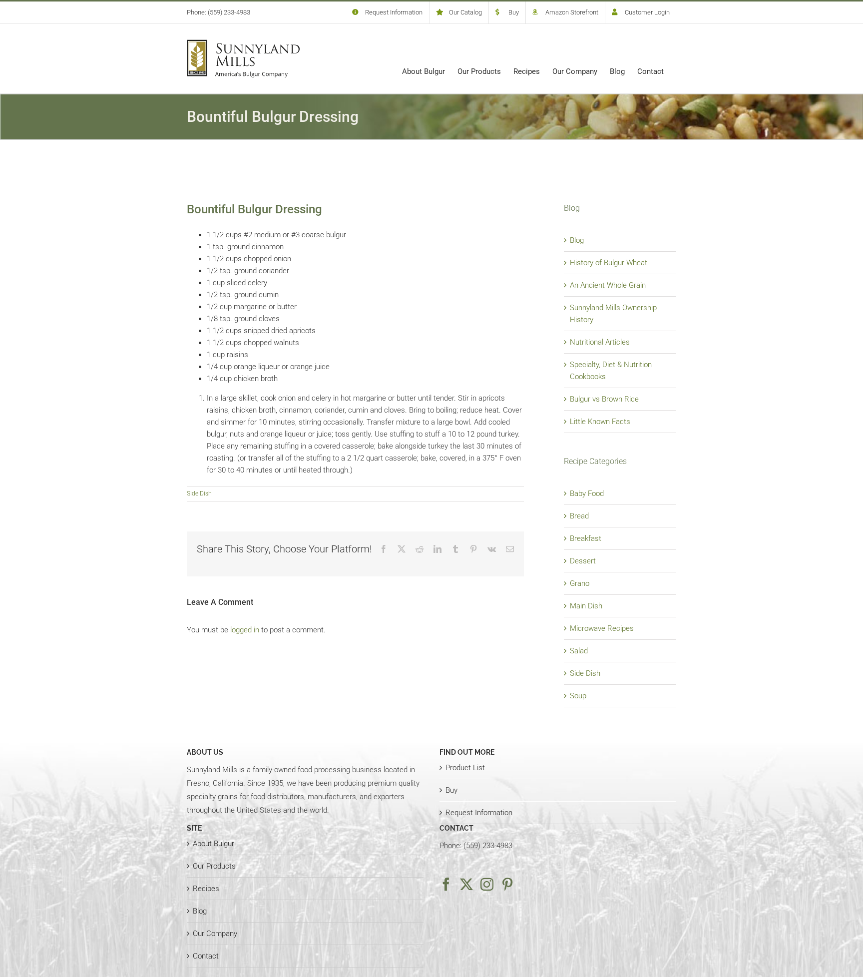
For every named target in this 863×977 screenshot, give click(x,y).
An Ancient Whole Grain (608, 285)
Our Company (215, 933)
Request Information (478, 812)
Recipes (206, 888)
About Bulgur (213, 843)
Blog (577, 240)
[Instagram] (486, 884)
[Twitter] (466, 884)
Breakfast (585, 538)
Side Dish (199, 493)
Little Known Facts (600, 421)
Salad (579, 650)
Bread (579, 515)
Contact (206, 956)
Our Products (214, 866)
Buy (451, 790)
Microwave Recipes (602, 628)
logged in (244, 629)
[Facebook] (445, 884)
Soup (578, 695)
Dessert (583, 560)
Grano (579, 583)
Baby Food (587, 493)
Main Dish (586, 605)
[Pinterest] (507, 884)
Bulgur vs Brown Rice (604, 399)
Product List (465, 767)
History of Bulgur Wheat (608, 262)
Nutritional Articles (600, 342)
